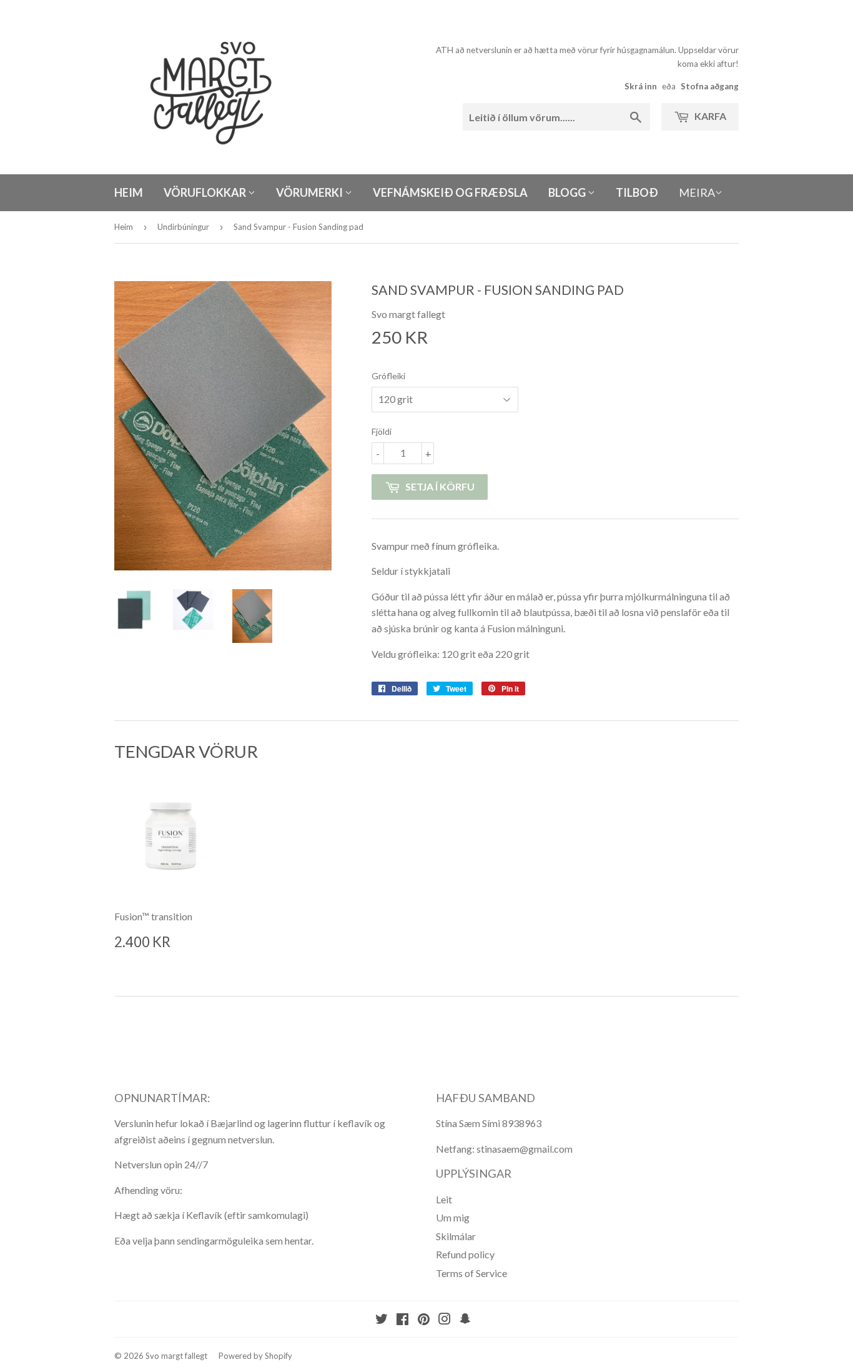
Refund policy (465, 1254)
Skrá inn (640, 86)
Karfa (709, 116)
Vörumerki (310, 192)
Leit (444, 1199)
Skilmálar (456, 1236)
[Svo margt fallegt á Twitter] (381, 1320)
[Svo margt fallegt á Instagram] (444, 1320)
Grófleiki (388, 375)
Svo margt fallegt (176, 1356)
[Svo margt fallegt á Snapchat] (465, 1320)
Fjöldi (382, 431)
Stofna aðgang (710, 86)
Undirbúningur (183, 227)
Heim (128, 192)
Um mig (453, 1217)
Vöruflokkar (206, 192)
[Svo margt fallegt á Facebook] (402, 1320)
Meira (697, 192)
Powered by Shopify (255, 1356)
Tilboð (637, 192)
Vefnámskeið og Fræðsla (450, 192)
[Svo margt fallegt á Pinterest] (423, 1320)
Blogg (568, 192)
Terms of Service (471, 1273)
